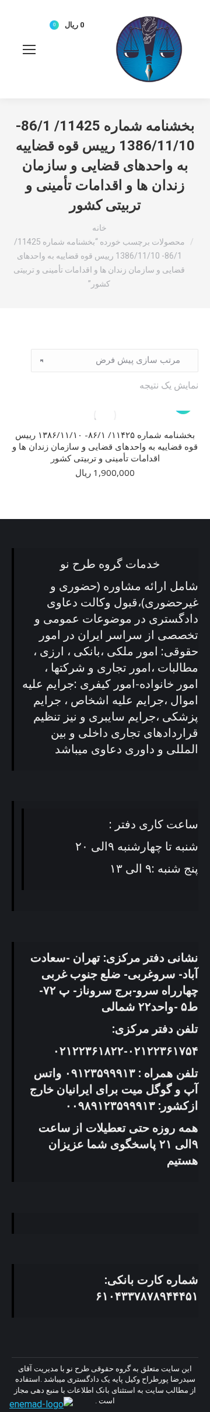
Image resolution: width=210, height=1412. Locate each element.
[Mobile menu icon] (29, 49)
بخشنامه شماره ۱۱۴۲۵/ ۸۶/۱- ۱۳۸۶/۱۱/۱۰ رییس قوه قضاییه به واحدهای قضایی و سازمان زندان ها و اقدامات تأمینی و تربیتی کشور (105, 446)
